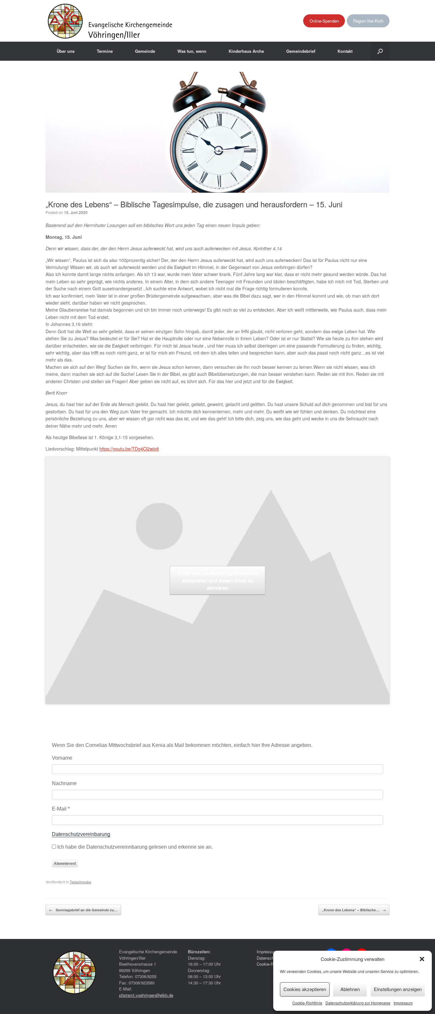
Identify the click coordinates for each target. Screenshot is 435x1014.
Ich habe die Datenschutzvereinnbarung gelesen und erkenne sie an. (134, 847)
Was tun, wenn (191, 51)
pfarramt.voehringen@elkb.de (146, 995)
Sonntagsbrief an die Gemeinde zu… (83, 909)
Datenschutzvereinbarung (81, 834)
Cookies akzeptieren (304, 989)
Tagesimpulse (80, 881)
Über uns (66, 51)
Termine (105, 51)
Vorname (62, 758)
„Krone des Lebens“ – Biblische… (354, 909)
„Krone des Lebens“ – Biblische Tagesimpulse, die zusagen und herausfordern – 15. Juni (194, 204)
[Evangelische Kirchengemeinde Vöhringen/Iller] (111, 21)
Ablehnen (350, 989)
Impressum (403, 1002)
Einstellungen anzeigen (398, 989)
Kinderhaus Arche (246, 51)
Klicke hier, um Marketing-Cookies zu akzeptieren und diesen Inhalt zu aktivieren (217, 580)
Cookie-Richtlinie (307, 1002)
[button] (422, 959)
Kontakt (345, 51)
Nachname (64, 783)
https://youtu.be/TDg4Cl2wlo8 (129, 448)
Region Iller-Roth (368, 21)
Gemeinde (145, 51)
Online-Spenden (324, 21)
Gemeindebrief (300, 51)
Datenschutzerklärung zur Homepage (357, 1002)
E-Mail (61, 808)
